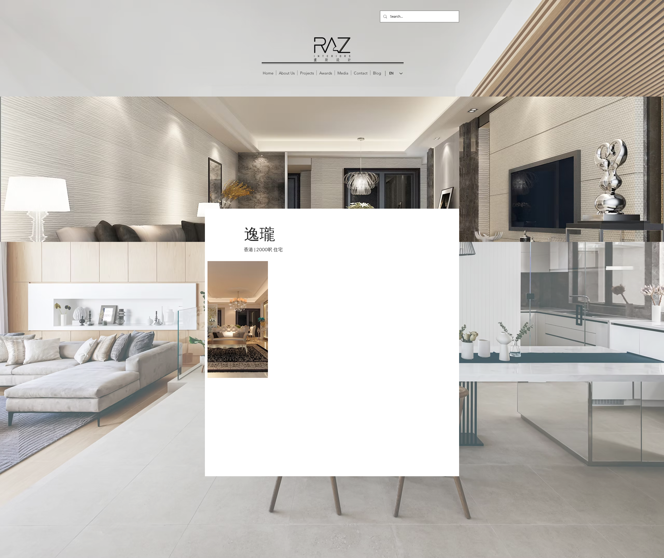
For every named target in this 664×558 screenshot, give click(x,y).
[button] (307, 72)
